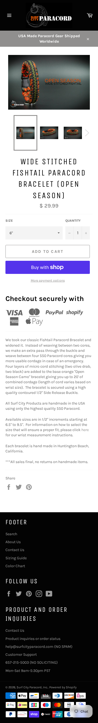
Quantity (73, 221)
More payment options (48, 280)
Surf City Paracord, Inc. (32, 687)
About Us (13, 542)
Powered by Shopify (62, 687)
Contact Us (14, 550)
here (85, 430)
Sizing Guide (16, 558)
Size (9, 221)
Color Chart (15, 566)
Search (11, 534)
